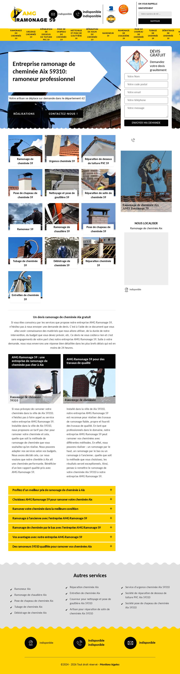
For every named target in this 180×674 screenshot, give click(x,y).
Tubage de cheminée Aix (28, 607)
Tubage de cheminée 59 (153, 34)
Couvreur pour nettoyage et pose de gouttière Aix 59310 (90, 601)
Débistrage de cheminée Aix (30, 613)
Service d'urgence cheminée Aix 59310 (147, 587)
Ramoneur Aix (22, 589)
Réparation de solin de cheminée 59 (92, 34)
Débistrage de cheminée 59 (168, 34)
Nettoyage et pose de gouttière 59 (76, 34)
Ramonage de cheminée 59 (16, 34)
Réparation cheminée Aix (84, 587)
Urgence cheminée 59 (31, 34)
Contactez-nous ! (63, 114)
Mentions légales (109, 664)
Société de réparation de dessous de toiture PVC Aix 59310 (145, 595)
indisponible (65, 14)
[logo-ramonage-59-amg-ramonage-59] (24, 14)
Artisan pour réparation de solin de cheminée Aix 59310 (90, 611)
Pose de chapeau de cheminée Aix (33, 601)
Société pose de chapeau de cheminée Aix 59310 (147, 605)
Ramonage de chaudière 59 (124, 34)
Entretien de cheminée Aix (85, 593)
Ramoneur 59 (108, 34)
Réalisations (24, 114)
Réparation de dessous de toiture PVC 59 (46, 34)
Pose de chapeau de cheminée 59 (61, 34)
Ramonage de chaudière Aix (30, 595)
